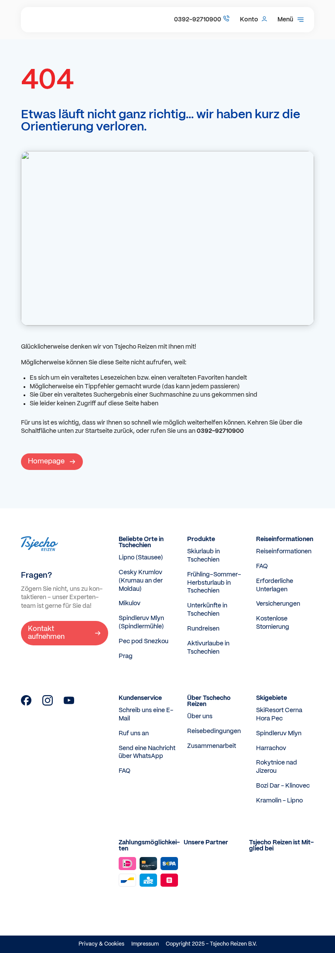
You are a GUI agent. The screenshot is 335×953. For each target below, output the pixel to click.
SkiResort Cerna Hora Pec (279, 714)
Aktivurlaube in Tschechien (208, 648)
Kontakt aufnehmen (46, 633)
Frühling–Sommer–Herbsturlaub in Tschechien (214, 583)
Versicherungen (278, 604)
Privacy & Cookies (101, 944)
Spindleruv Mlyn (278, 733)
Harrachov (271, 748)
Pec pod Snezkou (143, 641)
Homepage (46, 461)
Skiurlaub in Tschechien (203, 555)
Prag (126, 656)
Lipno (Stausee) (141, 558)
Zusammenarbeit (211, 746)
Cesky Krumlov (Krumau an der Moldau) (141, 580)
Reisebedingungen (214, 731)
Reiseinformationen (283, 551)
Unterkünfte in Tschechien (207, 610)
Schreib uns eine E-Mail (146, 714)
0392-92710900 (197, 20)
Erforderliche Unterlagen (274, 585)
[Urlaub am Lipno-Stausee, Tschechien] (26, 703)
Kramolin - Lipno (279, 801)
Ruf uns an (134, 733)
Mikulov (129, 603)
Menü (285, 20)
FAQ (262, 566)
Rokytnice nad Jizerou (276, 767)
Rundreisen (203, 629)
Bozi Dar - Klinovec (283, 786)
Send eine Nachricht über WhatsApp (147, 752)
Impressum (145, 944)
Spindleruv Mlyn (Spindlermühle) (141, 622)
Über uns (199, 716)
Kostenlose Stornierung (272, 623)
